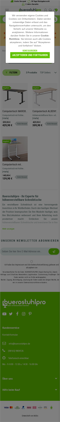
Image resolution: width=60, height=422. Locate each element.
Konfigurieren (30, 50)
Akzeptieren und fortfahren (30, 55)
